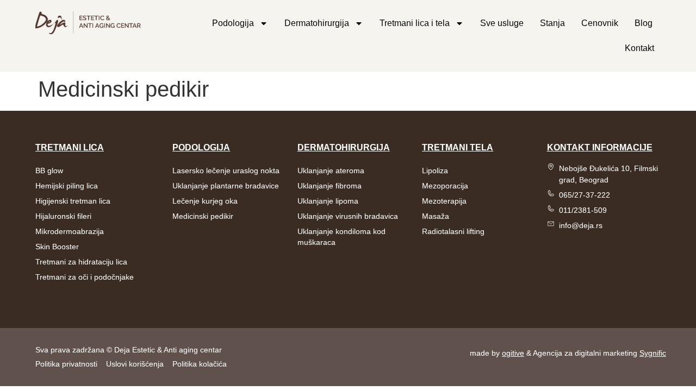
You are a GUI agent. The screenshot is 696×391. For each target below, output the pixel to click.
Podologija (233, 23)
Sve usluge (502, 23)
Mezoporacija (445, 185)
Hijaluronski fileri (63, 216)
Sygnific (652, 353)
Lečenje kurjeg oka (205, 201)
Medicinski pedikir (202, 216)
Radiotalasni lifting (453, 231)
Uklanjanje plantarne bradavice (225, 185)
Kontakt (639, 48)
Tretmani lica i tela (415, 23)
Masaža (435, 216)
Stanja (552, 23)
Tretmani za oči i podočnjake (84, 277)
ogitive (513, 353)
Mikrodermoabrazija (69, 231)
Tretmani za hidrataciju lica (81, 261)
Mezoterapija (444, 201)
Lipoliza (435, 170)
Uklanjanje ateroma (330, 170)
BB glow (49, 170)
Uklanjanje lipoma (327, 201)
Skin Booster (57, 246)
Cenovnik (599, 23)
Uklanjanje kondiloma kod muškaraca (341, 237)
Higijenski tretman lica (72, 201)
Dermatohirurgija (316, 23)
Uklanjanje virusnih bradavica (347, 216)
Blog (643, 23)
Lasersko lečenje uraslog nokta (225, 170)
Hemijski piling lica (66, 185)
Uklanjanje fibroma (329, 185)
